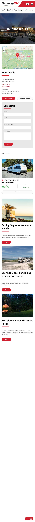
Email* (5, 118)
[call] (28, 4)
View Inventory (8, 98)
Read (6, 242)
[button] (17, 55)
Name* (5, 111)
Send (8, 144)
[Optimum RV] (10, 4)
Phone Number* (8, 124)
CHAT (27, 519)
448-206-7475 (6, 84)
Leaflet (17, 68)
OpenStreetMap (23, 68)
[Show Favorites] (32, 10)
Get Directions (6, 86)
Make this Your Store (25, 98)
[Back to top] (3, 518)
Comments (7, 131)
